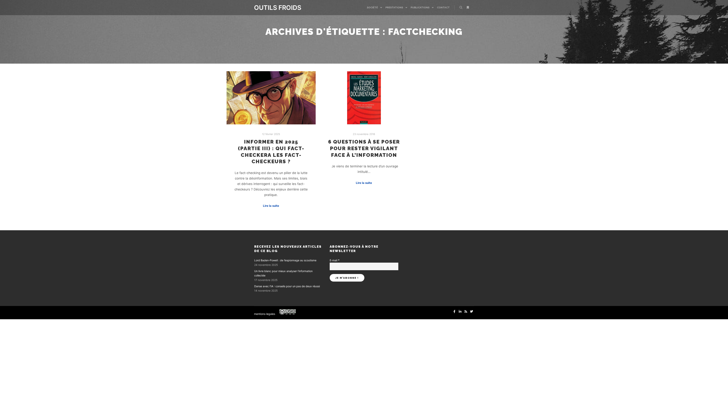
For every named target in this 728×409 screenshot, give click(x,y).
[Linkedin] (460, 311)
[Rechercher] (460, 7)
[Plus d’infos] (467, 7)
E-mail (335, 260)
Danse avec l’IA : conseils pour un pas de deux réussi (287, 286)
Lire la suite (271, 206)
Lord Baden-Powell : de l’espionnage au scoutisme (285, 260)
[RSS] (465, 311)
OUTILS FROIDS (273, 7)
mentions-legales (264, 313)
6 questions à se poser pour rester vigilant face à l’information (364, 148)
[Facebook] (454, 311)
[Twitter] (471, 311)
